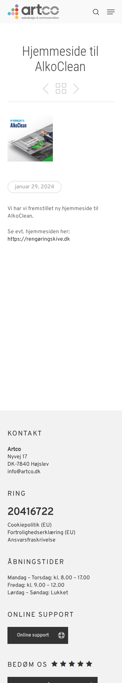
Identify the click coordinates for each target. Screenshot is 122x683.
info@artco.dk (24, 471)
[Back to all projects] (61, 88)
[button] (111, 11)
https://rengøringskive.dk (38, 239)
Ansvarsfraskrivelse (31, 540)
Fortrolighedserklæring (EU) (41, 532)
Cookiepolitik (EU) (29, 525)
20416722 (30, 512)
